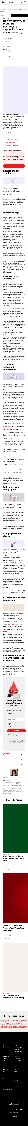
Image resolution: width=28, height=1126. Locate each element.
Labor (20, 1023)
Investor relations (18, 1082)
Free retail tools (6, 1073)
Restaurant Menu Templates (18, 1052)
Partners (16, 1056)
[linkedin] (16, 1109)
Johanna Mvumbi (10, 866)
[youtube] (21, 1109)
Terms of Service (12, 737)
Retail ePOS (6, 1040)
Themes (5, 1064)
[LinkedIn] (9, 62)
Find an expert (17, 1060)
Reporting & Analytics (21, 1026)
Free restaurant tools (8, 1075)
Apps (4, 1062)
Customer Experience (21, 1020)
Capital (13, 1020)
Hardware (5, 1045)
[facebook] (8, 1109)
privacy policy (16, 742)
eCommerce (6, 1056)
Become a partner (18, 1062)
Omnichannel (6, 1047)
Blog (4, 1071)
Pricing (4, 1044)
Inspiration (20, 1022)
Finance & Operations (11, 1022)
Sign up (16, 731)
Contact (16, 1073)
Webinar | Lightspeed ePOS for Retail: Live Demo (8, 1089)
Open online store (7, 1066)
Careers (16, 1075)
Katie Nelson (9, 935)
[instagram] (12, 1109)
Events (4, 1079)
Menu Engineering (21, 1024)
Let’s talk (13, 674)
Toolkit (16, 1064)
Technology (24, 1027)
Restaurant (6, 18)
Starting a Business (16, 1027)
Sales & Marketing (6, 1027)
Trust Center (17, 1081)
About (15, 1071)
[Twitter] (9, 57)
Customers (5, 1077)
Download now (14, 166)
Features (5, 1042)
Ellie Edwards (9, 38)
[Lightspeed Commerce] (7, 2)
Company (16, 1069)
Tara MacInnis (9, 1003)
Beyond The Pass (6, 1020)
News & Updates (5, 1026)
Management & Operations (7, 754)
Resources (5, 1069)
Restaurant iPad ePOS (19, 1047)
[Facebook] (9, 52)
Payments (12, 1026)
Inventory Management (12, 1023)
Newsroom (16, 1077)
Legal (15, 1079)
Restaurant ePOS (18, 1040)
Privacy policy (14, 1116)
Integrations (17, 1058)
